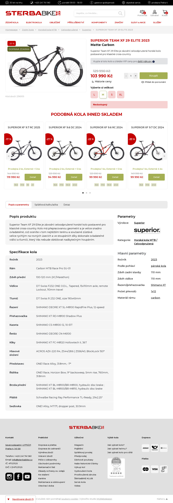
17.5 (22, 185)
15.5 (16, 185)
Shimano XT (158, 285)
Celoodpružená (69, 29)
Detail (33, 177)
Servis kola (80, 482)
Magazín (79, 445)
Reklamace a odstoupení (51, 482)
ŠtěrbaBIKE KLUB (83, 478)
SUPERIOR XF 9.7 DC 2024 (147, 127)
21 (32, 185)
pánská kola (158, 266)
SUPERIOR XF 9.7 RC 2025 (24, 127)
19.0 (68, 185)
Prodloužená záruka (85, 474)
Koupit (153, 75)
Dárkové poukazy (83, 459)
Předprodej (80, 456)
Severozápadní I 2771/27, (18, 445)
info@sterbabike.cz (22, 459)
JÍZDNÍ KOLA (11, 22)
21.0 (75, 185)
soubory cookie (69, 499)
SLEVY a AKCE (138, 22)
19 (28, 185)
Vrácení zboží (45, 456)
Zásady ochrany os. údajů (51, 471)
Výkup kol (79, 467)
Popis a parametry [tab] (19, 204)
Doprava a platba (47, 445)
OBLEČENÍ (54, 22)
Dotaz (67, 204)
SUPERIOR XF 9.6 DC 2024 (65, 127)
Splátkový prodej (83, 452)
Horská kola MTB (47, 29)
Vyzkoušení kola (83, 471)
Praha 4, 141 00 (13, 448)
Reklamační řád (46, 467)
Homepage (11, 29)
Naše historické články (86, 463)
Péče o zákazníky (47, 459)
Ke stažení (43, 474)
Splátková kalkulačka (46, 204)
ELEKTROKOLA (34, 22)
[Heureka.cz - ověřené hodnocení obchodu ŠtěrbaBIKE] (116, 467)
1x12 (153, 291)
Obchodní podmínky (49, 463)
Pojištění (78, 448)
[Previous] (9, 65)
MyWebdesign (104, 499)
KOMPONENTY (99, 22)
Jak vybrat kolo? (115, 445)
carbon (155, 297)
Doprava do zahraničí (49, 448)
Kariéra (42, 478)
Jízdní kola (28, 29)
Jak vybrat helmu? (117, 448)
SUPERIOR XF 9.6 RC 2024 (106, 127)
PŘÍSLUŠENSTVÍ (76, 22)
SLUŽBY (157, 22)
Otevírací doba (46, 485)
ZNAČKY (119, 22)
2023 (154, 259)
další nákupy (145, 61)
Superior (86, 29)
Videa (77, 485)
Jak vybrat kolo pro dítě (119, 452)
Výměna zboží (45, 452)
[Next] (81, 65)
